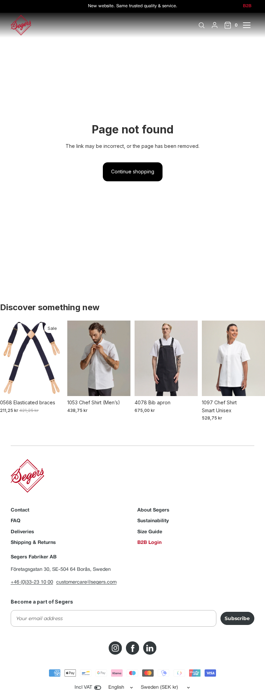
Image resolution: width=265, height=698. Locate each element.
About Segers (153, 510)
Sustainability (153, 521)
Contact (20, 510)
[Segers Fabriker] (21, 25)
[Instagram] (115, 648)
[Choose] (52, 385)
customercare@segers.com (86, 582)
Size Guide (149, 532)
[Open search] (201, 25)
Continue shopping (132, 171)
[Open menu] (250, 25)
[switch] (97, 688)
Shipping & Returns (33, 542)
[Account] (214, 25)
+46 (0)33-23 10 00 (32, 582)
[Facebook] (132, 648)
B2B (247, 6)
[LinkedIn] (149, 648)
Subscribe (237, 618)
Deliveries (22, 532)
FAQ (15, 521)
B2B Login (149, 542)
